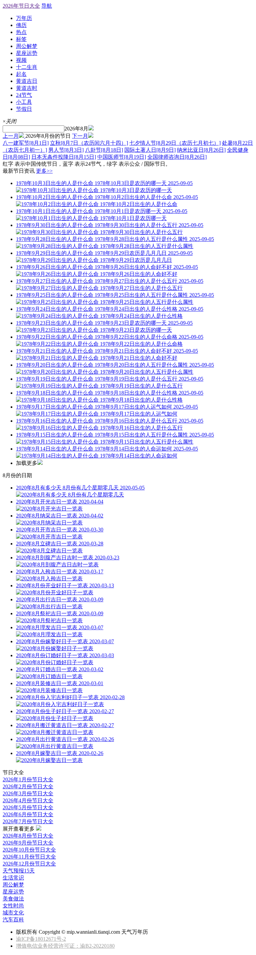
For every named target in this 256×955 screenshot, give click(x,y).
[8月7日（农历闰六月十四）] (89, 143)
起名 (21, 74)
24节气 (24, 95)
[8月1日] (26, 143)
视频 (21, 60)
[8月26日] (201, 150)
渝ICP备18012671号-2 (41, 939)
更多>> (44, 171)
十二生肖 (26, 67)
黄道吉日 (26, 81)
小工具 (24, 102)
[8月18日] (104, 150)
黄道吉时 (26, 88)
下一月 (80, 136)
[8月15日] (63, 157)
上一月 (11, 136)
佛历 (21, 25)
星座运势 (26, 53)
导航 (46, 6)
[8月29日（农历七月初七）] (175, 143)
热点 (21, 32)
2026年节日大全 (21, 6)
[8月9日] (150, 150)
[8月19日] (121, 157)
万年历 (24, 18)
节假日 (24, 109)
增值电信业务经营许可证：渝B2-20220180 (65, 946)
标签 (21, 39)
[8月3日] (66, 150)
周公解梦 (26, 46)
